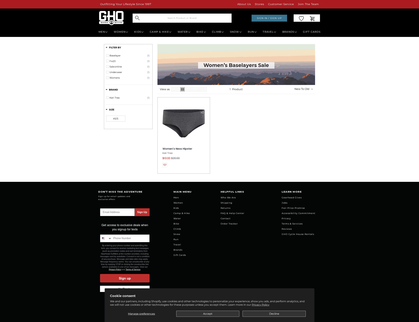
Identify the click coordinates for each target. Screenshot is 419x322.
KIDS (137, 31)
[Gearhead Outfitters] (111, 18)
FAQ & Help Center (232, 213)
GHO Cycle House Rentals (298, 234)
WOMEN (120, 31)
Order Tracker (229, 223)
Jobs (284, 202)
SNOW (234, 31)
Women (178, 202)
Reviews (287, 229)
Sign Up (142, 212)
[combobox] (106, 238)
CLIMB (216, 31)
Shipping (226, 202)
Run (176, 239)
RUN (251, 31)
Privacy (286, 218)
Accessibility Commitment (298, 213)
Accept (207, 313)
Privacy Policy (260, 304)
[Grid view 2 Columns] (178, 89)
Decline (274, 313)
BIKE (199, 31)
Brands (177, 249)
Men (176, 197)
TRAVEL (268, 31)
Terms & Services (292, 223)
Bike (176, 223)
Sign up (125, 278)
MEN (102, 31)
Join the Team (308, 4)
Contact (225, 218)
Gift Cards (179, 255)
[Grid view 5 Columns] (195, 89)
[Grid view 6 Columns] (203, 89)
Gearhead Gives (292, 197)
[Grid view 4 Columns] (188, 89)
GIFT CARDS (311, 31)
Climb (177, 229)
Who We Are (228, 197)
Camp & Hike (181, 213)
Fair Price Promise (293, 208)
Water (177, 218)
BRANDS (288, 31)
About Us (244, 4)
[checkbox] (129, 56)
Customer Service (281, 4)
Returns (225, 208)
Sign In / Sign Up (269, 18)
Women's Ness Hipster (177, 149)
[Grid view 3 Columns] (182, 89)
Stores (259, 4)
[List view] (173, 89)
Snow (176, 234)
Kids (176, 208)
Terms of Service (133, 269)
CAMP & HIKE (159, 31)
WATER (183, 31)
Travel (177, 244)
